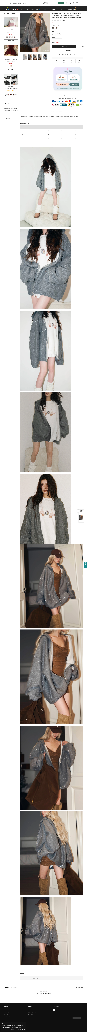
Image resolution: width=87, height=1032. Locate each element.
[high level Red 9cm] (13, 94)
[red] (15, 37)
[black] (6, 94)
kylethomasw (10, 29)
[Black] (12, 37)
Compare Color (46, 50)
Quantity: (54, 37)
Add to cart (11, 40)
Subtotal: (54, 42)
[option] (35, 32)
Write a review (79, 987)
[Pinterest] (54, 1010)
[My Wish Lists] (73, 3)
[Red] (11, 94)
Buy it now (68, 50)
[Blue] (10, 37)
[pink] (7, 37)
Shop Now (74, 84)
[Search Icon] (70, 3)
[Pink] (8, 94)
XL (56, 33)
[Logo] (45, 2)
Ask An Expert (72, 95)
